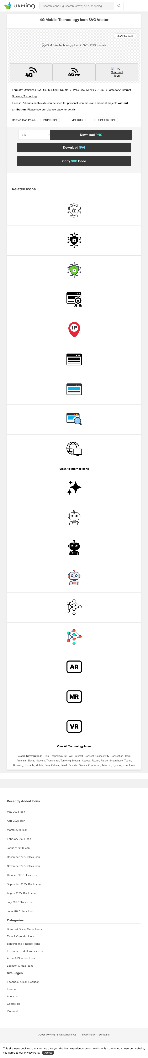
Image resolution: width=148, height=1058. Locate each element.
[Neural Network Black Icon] (74, 607)
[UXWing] (19, 8)
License (11, 989)
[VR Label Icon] (74, 727)
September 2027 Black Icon (24, 884)
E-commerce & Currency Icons (25, 951)
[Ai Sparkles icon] (74, 488)
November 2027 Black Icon (23, 865)
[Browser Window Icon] (74, 390)
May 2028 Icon (16, 811)
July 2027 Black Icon (19, 902)
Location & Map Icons (20, 965)
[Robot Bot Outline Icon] (74, 518)
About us (12, 996)
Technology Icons (106, 120)
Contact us (13, 1003)
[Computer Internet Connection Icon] (74, 449)
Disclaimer (104, 1034)
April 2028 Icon (16, 820)
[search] (119, 6)
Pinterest (12, 1011)
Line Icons (77, 120)
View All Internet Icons (74, 468)
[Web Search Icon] (74, 419)
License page (54, 109)
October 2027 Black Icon (22, 875)
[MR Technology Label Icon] (74, 697)
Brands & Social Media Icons (24, 929)
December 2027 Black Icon (23, 856)
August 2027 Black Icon (21, 893)
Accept (48, 1052)
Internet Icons (50, 120)
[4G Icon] (31, 72)
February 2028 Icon (19, 838)
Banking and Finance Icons (23, 943)
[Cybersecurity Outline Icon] (74, 211)
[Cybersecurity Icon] (74, 270)
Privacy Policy (88, 1034)
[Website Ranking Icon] (74, 300)
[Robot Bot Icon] (74, 578)
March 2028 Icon (17, 829)
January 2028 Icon (18, 847)
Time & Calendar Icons (21, 936)
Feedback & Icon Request (23, 981)
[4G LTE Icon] (74, 72)
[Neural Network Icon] (74, 637)
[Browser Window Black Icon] (74, 360)
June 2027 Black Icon (20, 911)
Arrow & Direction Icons (21, 958)
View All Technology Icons (74, 746)
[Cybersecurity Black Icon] (74, 240)
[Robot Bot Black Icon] (74, 548)
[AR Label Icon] (74, 667)
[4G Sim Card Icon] (117, 72)
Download (91, 134)
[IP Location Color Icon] (74, 330)
